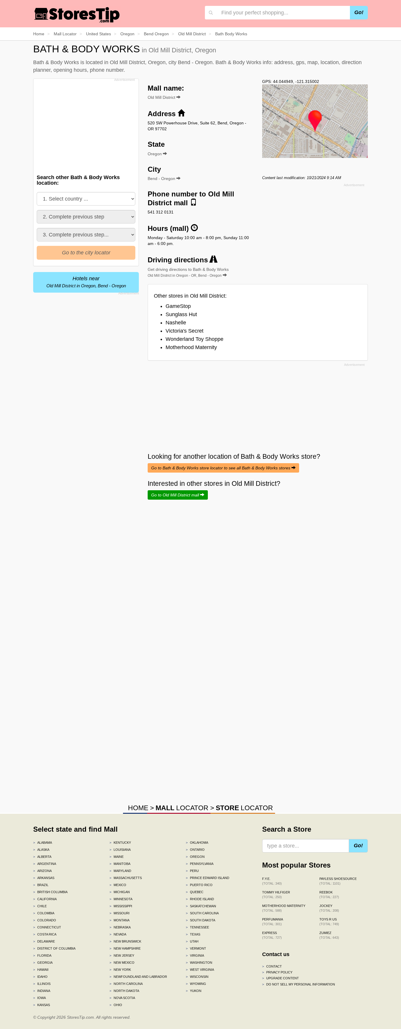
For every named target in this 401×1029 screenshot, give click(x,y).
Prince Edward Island (207, 878)
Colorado (44, 920)
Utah (192, 941)
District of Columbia (54, 948)
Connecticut (47, 927)
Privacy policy (277, 972)
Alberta (42, 856)
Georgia (43, 962)
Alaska (41, 849)
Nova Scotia (122, 998)
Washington (199, 962)
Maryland (120, 871)
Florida (42, 955)
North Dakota (124, 991)
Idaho (40, 976)
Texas (193, 934)
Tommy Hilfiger (276, 894)
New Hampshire (125, 948)
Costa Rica (44, 934)
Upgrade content (280, 978)
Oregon (195, 856)
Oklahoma (197, 842)
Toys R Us (329, 922)
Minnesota (120, 899)
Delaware (44, 941)
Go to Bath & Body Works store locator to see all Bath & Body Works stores (221, 468)
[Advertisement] (85, 125)
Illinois (41, 983)
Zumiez (329, 935)
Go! (358, 12)
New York (120, 969)
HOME (138, 808)
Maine (116, 856)
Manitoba (119, 863)
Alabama (42, 842)
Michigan (119, 892)
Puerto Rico (199, 885)
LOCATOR (182, 808)
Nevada (117, 934)
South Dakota (200, 920)
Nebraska (120, 927)
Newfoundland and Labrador (138, 976)
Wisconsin (197, 976)
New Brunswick (125, 941)
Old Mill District (162, 97)
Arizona (42, 871)
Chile (40, 906)
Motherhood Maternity (191, 347)
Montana (119, 920)
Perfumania (272, 922)
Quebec (194, 892)
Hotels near (86, 282)
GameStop (178, 306)
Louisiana (120, 849)
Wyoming (196, 983)
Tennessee (197, 927)
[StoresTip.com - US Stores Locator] (77, 14)
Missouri (119, 913)
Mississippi (120, 906)
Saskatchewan (201, 906)
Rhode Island (200, 899)
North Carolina (126, 983)
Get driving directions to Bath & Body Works (188, 272)
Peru (192, 871)
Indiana (41, 991)
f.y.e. (272, 881)
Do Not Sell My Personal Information (298, 984)
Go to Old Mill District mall (175, 495)
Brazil (40, 885)
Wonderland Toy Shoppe (194, 339)
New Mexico (121, 962)
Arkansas (43, 878)
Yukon (193, 991)
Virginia (195, 955)
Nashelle (176, 323)
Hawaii (40, 969)
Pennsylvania (199, 863)
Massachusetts (125, 878)
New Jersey (121, 955)
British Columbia (50, 892)
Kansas (41, 1005)
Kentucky (120, 842)
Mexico (117, 885)
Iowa (39, 998)
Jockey (329, 908)
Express (272, 935)
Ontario (195, 849)
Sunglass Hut (181, 314)
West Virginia (200, 969)
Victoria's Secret (184, 331)
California (45, 899)
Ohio (115, 1005)
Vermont (196, 948)
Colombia (43, 913)
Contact (272, 966)
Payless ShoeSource (338, 881)
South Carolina (202, 913)
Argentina (44, 863)
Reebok (329, 894)
